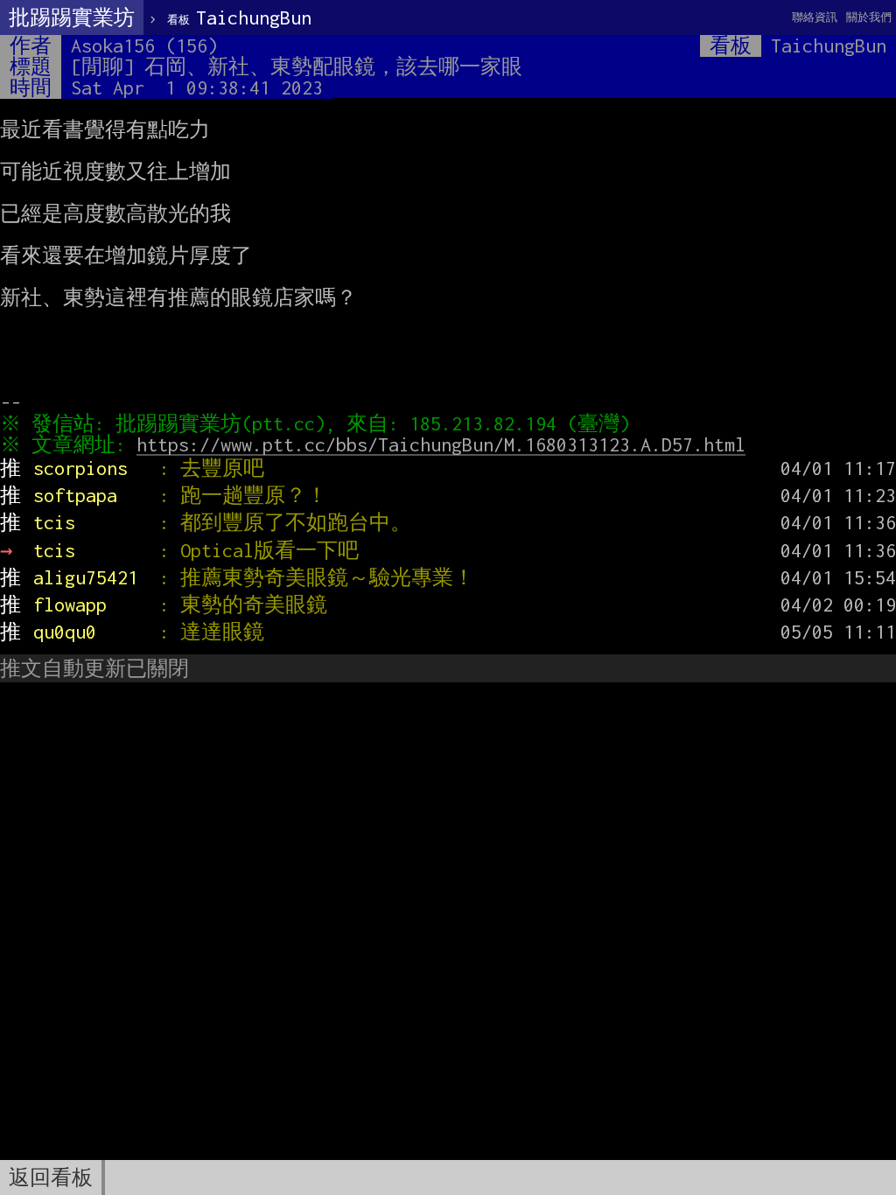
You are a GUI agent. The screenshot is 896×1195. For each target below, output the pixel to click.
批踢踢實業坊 (72, 17)
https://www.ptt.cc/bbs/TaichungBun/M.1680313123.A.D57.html (441, 444)
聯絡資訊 (814, 17)
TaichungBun (239, 17)
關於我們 (869, 17)
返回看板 (51, 1177)
